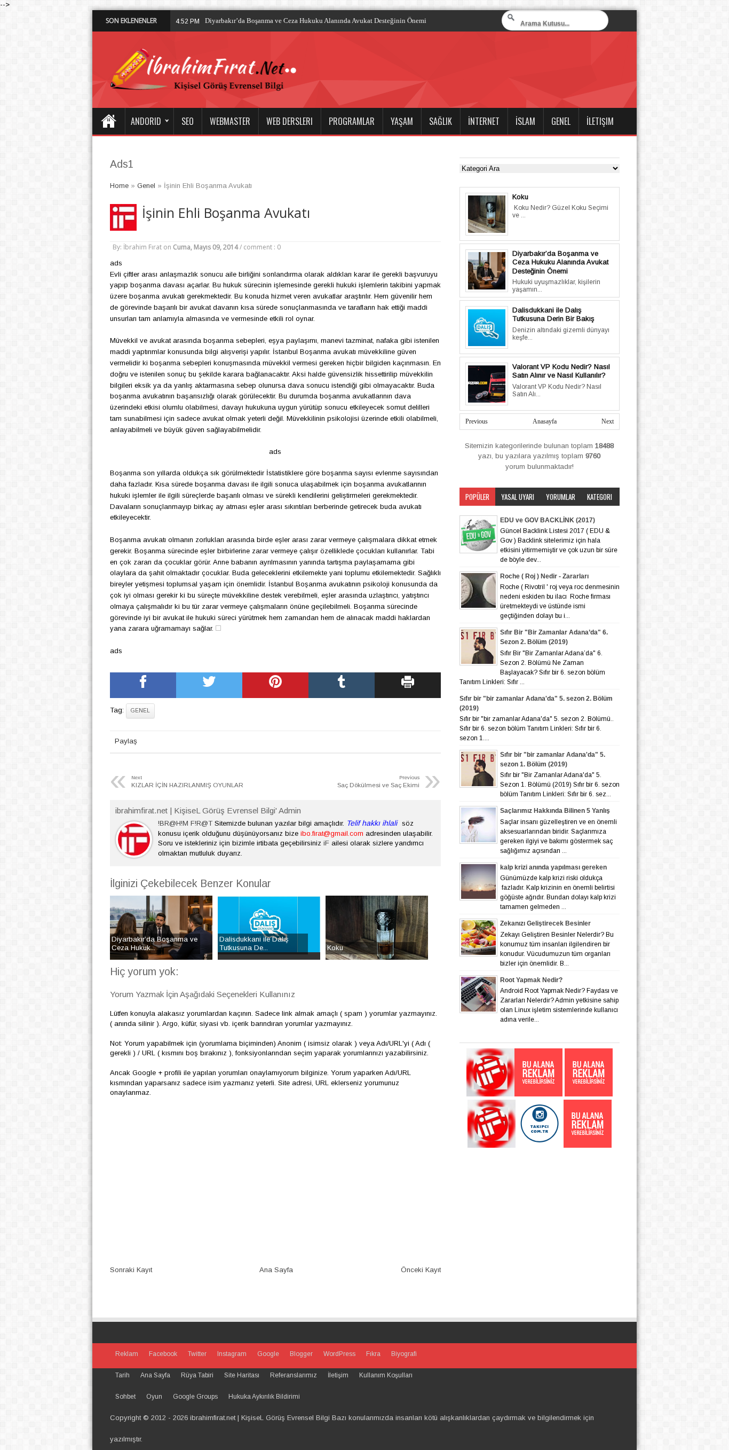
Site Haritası (241, 1375)
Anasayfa (545, 421)
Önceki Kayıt (421, 1270)
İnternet (484, 121)
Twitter (197, 1354)
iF (326, 843)
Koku (520, 197)
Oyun (154, 1396)
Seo (187, 121)
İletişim (600, 121)
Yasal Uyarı (517, 496)
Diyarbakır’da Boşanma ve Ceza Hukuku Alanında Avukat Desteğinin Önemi (560, 262)
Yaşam (402, 121)
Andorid (146, 121)
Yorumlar (560, 496)
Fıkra (373, 1354)
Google (268, 1354)
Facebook (163, 1354)
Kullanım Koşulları (386, 1375)
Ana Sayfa (108, 121)
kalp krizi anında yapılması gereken (553, 867)
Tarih (122, 1375)
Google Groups (195, 1396)
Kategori (599, 496)
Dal (210, 21)
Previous (476, 421)
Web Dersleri (289, 121)
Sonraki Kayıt (131, 1270)
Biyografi (404, 1354)
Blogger (301, 1354)
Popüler (477, 496)
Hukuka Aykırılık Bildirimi (264, 1396)
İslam (525, 121)
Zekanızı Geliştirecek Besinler (545, 923)
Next (607, 421)
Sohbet (125, 1396)
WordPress (339, 1354)
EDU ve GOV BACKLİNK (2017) (547, 520)
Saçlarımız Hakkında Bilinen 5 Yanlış (555, 810)
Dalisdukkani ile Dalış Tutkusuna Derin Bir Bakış (553, 314)
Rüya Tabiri (197, 1375)
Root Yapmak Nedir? (531, 980)
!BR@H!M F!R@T (185, 823)
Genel (560, 121)
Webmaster (230, 121)
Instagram (232, 1354)
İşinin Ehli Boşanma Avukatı (226, 213)
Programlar (352, 121)
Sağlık (440, 121)
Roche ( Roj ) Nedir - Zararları (544, 576)
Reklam (126, 1354)
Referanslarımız (293, 1375)
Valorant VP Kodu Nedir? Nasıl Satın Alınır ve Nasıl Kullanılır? (561, 371)
